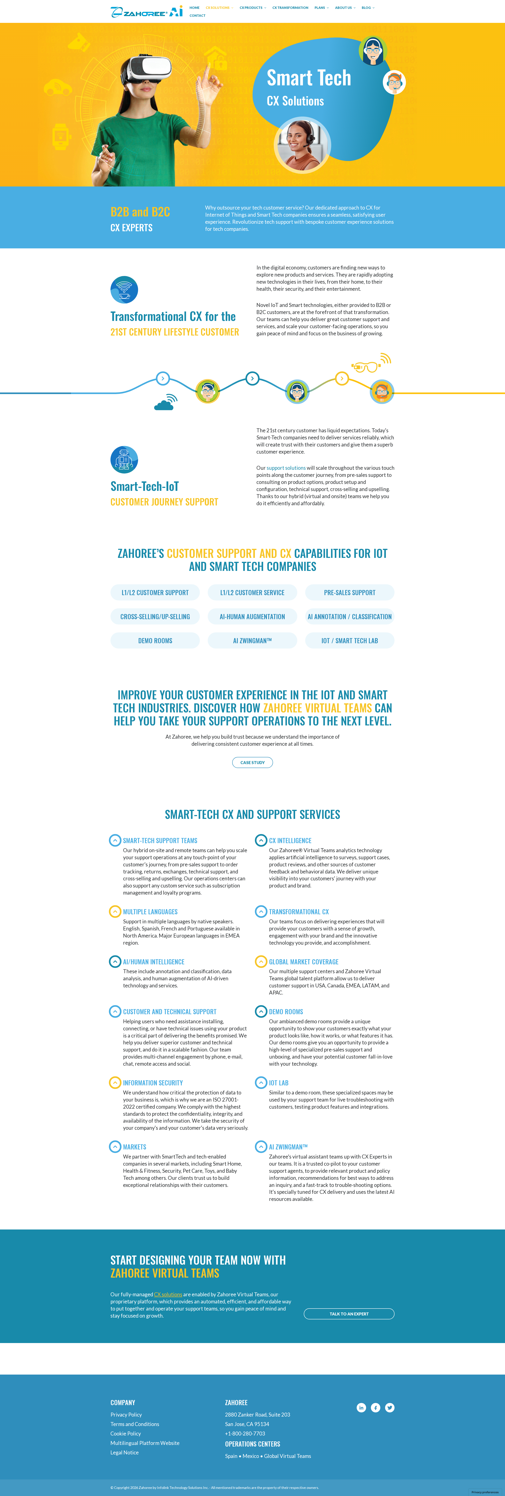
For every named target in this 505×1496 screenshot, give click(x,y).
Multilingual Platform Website (145, 1443)
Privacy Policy (126, 1414)
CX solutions (168, 1294)
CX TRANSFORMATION (290, 7)
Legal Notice (124, 1452)
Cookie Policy (125, 1433)
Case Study (252, 762)
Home (194, 7)
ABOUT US (343, 7)
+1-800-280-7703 (245, 1433)
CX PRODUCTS (251, 7)
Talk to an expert (349, 1313)
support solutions (286, 468)
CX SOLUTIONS (217, 7)
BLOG (366, 7)
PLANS (320, 7)
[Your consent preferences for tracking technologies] (485, 1492)
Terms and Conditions (134, 1424)
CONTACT (198, 15)
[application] (231, 8)
